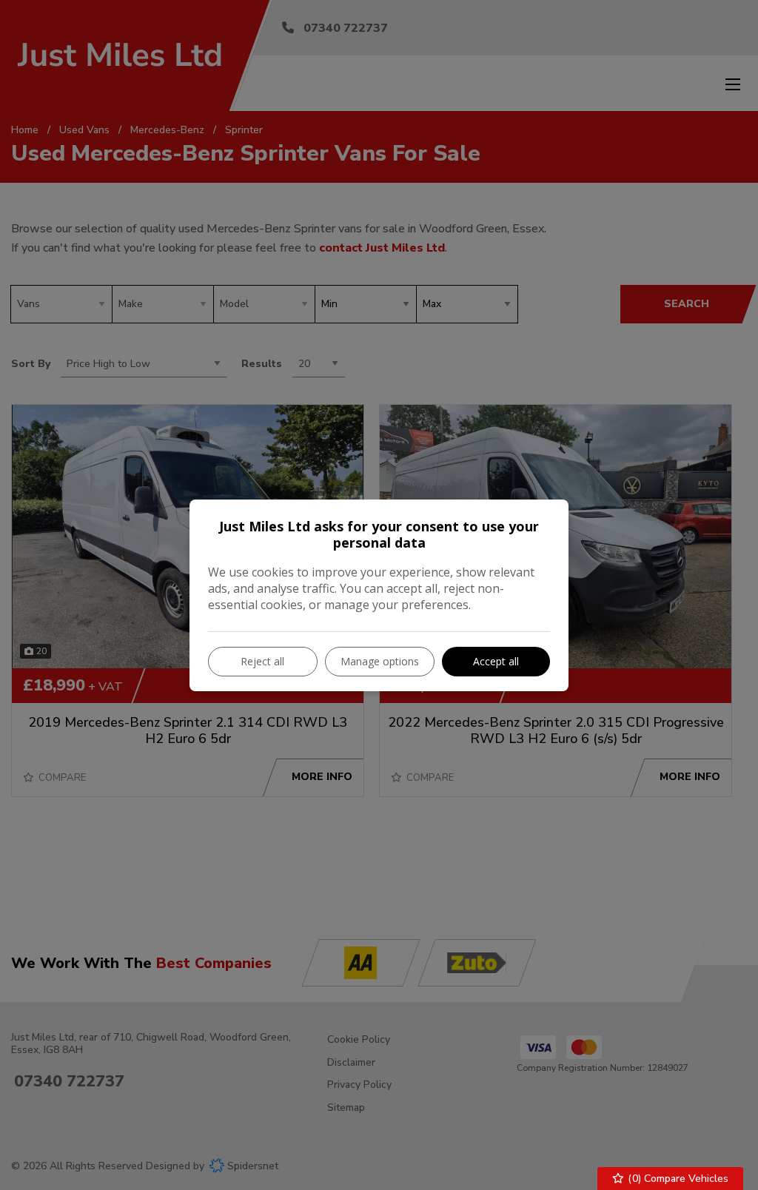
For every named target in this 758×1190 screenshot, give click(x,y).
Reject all (262, 661)
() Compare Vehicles (676, 1178)
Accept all (496, 661)
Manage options (380, 661)
